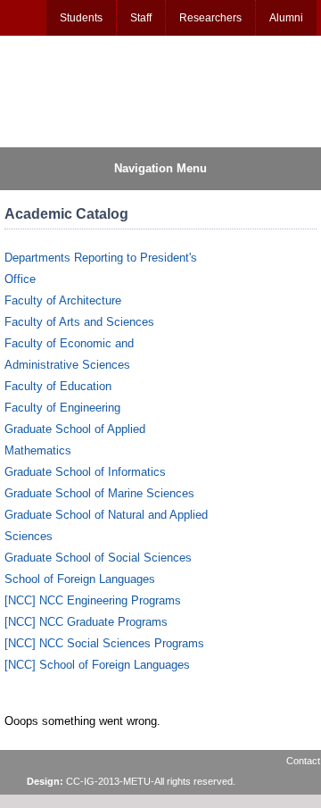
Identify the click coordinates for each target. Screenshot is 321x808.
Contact (303, 760)
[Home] (90, 90)
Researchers (210, 18)
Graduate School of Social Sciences (98, 557)
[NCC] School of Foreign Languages (97, 664)
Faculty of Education (57, 386)
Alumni (286, 18)
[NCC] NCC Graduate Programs (86, 622)
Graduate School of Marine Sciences (99, 493)
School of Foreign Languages (79, 579)
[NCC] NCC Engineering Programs (92, 600)
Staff (141, 18)
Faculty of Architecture (62, 300)
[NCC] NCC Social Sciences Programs (104, 643)
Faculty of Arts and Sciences (79, 322)
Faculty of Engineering (62, 407)
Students (81, 18)
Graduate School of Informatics (85, 472)
